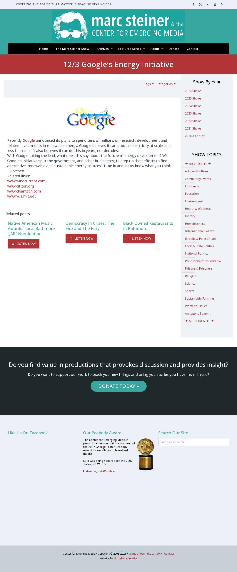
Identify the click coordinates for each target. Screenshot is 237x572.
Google (29, 140)
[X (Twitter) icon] (200, 4)
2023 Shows (193, 113)
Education (192, 194)
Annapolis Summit (198, 313)
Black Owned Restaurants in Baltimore (148, 225)
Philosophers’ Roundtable (203, 261)
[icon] (222, 4)
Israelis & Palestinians (200, 239)
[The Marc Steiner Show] (118, 26)
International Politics (200, 231)
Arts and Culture (196, 171)
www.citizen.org (20, 186)
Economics (192, 186)
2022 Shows (193, 121)
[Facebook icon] (193, 4)
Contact (169, 553)
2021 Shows (193, 128)
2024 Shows (193, 106)
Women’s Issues (196, 306)
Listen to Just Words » (99, 471)
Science (190, 283)
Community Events (198, 179)
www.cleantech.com (24, 191)
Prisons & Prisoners (199, 268)
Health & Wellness (198, 209)
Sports (189, 291)
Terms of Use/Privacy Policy (145, 553)
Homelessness (195, 224)
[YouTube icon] (207, 4)
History (190, 216)
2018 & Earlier (195, 136)
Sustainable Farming (199, 298)
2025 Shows (193, 98)
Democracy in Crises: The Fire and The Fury (90, 225)
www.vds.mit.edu (22, 196)
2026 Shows (193, 91)
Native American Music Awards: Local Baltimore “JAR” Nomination (31, 228)
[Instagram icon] (215, 4)
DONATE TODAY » (118, 386)
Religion (190, 276)
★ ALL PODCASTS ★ (199, 321)
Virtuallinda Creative (126, 558)
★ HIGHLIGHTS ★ (198, 164)
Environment (194, 201)
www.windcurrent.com (26, 180)
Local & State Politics (199, 246)
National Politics (196, 253)
